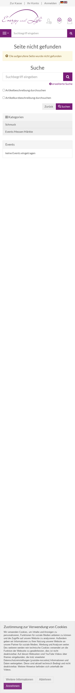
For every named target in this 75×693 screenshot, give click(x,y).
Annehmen (13, 685)
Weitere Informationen (19, 679)
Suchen (65, 106)
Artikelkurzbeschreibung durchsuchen (28, 97)
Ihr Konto (33, 3)
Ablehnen (45, 679)
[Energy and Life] (22, 16)
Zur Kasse (16, 3)
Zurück (48, 106)
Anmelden (50, 3)
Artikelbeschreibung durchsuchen (25, 90)
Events (10, 144)
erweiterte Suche (62, 83)
